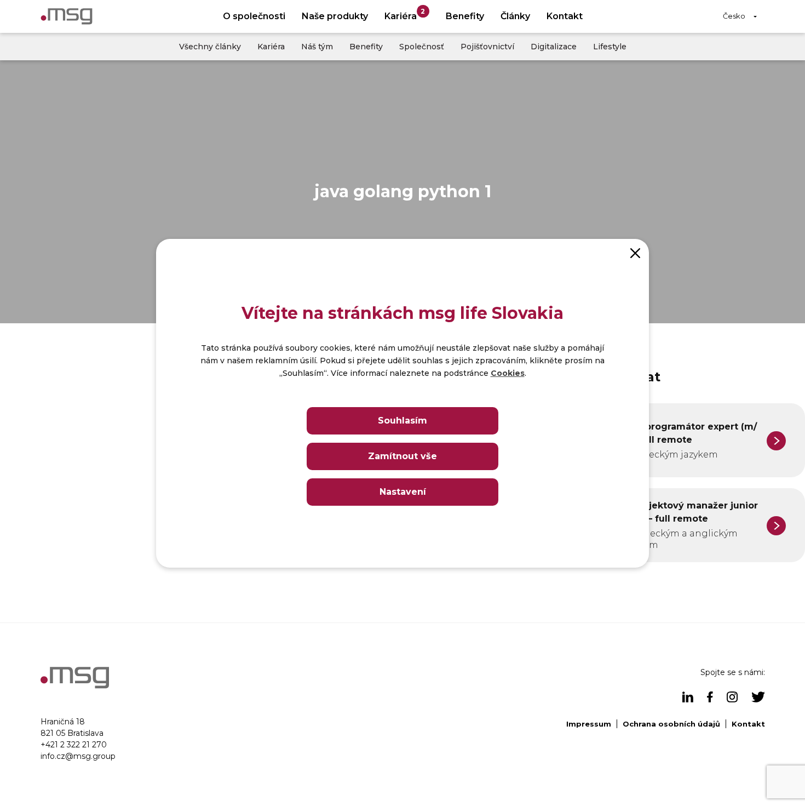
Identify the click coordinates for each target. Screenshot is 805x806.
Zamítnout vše (402, 456)
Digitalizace (554, 47)
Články (515, 16)
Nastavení (403, 492)
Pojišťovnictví (487, 47)
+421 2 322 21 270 (74, 745)
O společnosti (254, 16)
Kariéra (405, 14)
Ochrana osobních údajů (671, 723)
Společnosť (421, 47)
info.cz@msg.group (78, 756)
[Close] (635, 252)
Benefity (465, 16)
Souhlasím (402, 420)
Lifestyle (609, 47)
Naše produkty (335, 16)
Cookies (508, 373)
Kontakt (565, 16)
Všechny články (210, 47)
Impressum (588, 723)
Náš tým (317, 47)
